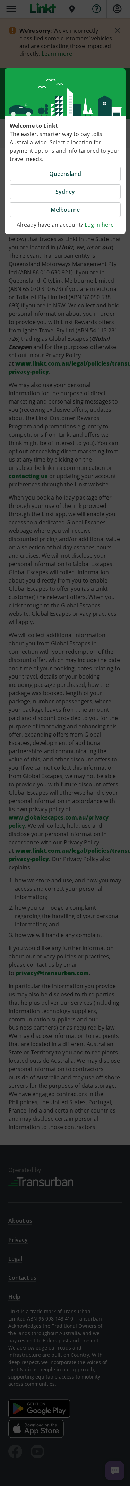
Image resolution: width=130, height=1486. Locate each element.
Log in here (99, 224)
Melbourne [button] (65, 210)
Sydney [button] (65, 192)
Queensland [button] (65, 174)
